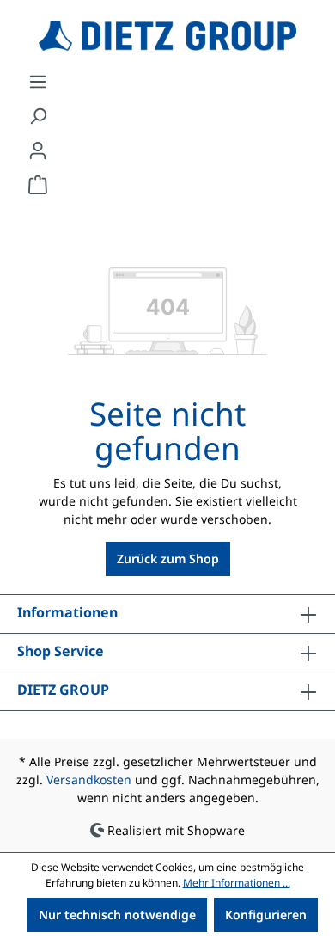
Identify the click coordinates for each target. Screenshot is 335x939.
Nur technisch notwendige (117, 914)
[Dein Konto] (37, 150)
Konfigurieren (266, 914)
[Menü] (37, 81)
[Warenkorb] (37, 185)
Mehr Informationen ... (236, 882)
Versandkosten (88, 779)
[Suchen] (37, 116)
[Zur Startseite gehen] (167, 36)
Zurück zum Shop (168, 558)
